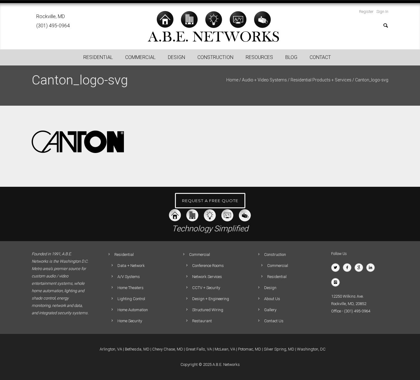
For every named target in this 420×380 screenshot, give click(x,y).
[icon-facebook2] (349, 267)
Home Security (129, 321)
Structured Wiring (207, 310)
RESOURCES (259, 57)
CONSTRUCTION (215, 57)
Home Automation (132, 310)
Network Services (207, 276)
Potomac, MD (249, 349)
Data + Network (131, 265)
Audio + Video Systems (264, 79)
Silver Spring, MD (279, 349)
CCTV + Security (206, 287)
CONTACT (320, 57)
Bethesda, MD (137, 349)
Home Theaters (130, 287)
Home (232, 79)
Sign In (382, 11)
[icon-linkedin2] (372, 267)
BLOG (291, 57)
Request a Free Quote (210, 200)
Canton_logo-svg (371, 79)
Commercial (277, 265)
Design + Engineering (210, 298)
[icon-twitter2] (337, 267)
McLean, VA (225, 349)
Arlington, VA (111, 349)
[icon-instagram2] (337, 282)
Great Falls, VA (199, 349)
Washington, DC (311, 349)
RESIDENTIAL (98, 57)
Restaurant (202, 321)
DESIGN (176, 57)
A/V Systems (128, 276)
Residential (277, 276)
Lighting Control (131, 298)
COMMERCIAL (140, 57)
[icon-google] (360, 267)
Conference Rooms (208, 265)
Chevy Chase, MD (167, 349)
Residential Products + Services (321, 79)
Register (366, 11)
